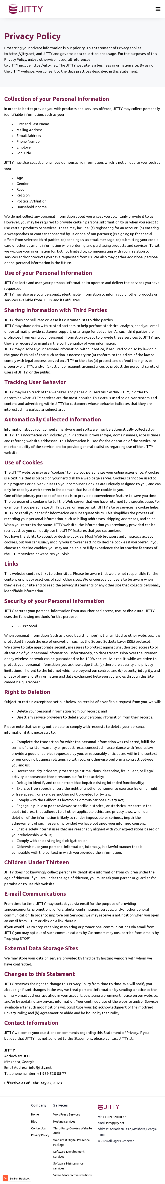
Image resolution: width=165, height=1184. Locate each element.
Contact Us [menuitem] (38, 1128)
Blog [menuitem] (34, 1121)
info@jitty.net (115, 1123)
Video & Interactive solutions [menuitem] (72, 1175)
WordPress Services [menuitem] (66, 1114)
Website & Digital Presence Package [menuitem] (71, 1142)
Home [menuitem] (35, 1114)
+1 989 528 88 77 (114, 1117)
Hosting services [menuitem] (64, 1121)
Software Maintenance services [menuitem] (68, 1166)
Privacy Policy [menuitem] (40, 1135)
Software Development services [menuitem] (68, 1154)
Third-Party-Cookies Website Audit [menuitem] (72, 1131)
